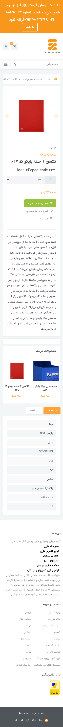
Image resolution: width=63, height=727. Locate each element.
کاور (29, 645)
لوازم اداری (54, 613)
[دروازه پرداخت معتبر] (55, 687)
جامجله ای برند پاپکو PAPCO (46, 388)
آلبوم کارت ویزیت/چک (48, 658)
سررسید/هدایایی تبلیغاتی (47, 665)
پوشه (28, 626)
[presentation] (56, 116)
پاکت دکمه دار (53, 645)
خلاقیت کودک (23, 665)
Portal (22, 713)
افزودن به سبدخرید (38, 203)
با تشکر (30, 27)
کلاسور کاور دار (53, 652)
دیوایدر (27, 658)
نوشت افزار (25, 619)
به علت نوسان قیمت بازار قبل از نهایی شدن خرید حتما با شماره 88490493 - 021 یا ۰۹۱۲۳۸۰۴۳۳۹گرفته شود (31, 12)
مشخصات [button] (52, 411)
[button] (14, 46)
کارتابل (27, 632)
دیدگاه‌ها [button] (34, 411)
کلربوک (56, 639)
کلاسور (57, 632)
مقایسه (44, 219)
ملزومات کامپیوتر (51, 626)
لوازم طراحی (54, 619)
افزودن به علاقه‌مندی (37, 211)
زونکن (28, 652)
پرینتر (28, 613)
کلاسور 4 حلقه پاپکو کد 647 (17, 388)
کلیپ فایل (25, 639)
